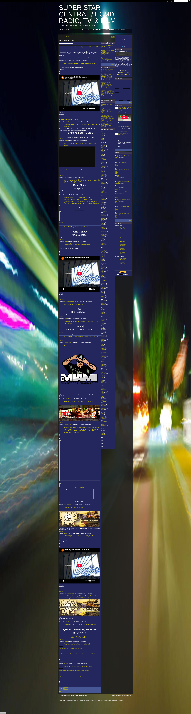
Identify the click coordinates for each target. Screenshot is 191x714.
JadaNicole (122, 262)
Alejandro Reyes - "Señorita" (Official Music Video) (107, 57)
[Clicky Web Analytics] (3, 713)
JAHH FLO (122, 227)
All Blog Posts (61, 36)
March (102, 139)
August (102, 133)
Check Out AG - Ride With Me (73, 304)
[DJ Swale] (125, 95)
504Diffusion (65, 60)
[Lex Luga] (125, 99)
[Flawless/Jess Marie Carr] (117, 99)
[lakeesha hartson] (117, 246)
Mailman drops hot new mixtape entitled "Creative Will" (81, 47)
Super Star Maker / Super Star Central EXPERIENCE (124, 108)
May (102, 137)
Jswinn (121, 231)
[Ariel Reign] (128, 83)
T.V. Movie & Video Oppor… (124, 206)
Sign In (172, 1)
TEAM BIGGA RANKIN (67, 342)
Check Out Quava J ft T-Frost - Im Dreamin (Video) (80, 624)
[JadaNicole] (117, 265)
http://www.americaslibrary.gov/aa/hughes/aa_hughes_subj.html (74, 670)
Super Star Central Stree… (124, 213)
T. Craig (64, 177)
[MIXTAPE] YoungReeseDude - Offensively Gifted (80, 63)
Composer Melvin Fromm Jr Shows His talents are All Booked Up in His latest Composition (107, 125)
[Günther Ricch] (128, 95)
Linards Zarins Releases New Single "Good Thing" (107, 61)
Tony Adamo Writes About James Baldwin (77, 644)
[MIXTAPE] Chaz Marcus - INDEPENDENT (77, 244)
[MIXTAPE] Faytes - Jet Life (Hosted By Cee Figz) (80, 536)
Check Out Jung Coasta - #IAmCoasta (76, 227)
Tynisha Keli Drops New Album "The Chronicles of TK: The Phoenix (107, 96)
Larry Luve (122, 266)
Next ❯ (65, 688)
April (102, 138)
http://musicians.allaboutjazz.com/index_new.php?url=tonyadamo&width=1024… (78, 653)
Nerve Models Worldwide (124, 181)
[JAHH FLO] (117, 230)
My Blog (67, 36)
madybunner (122, 248)
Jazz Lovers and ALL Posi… (124, 191)
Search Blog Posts (73, 43)
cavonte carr (122, 240)
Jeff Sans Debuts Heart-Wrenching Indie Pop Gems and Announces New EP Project (107, 74)
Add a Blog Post (120, 150)
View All (112, 64)
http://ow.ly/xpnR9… (79, 210)
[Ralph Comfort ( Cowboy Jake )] (128, 91)
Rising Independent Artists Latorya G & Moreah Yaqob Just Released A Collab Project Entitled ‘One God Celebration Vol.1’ (107, 92)
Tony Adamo (65, 663)
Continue (61, 58)
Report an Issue (119, 695)
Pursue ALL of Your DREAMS (125, 176)
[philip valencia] (117, 254)
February (103, 140)
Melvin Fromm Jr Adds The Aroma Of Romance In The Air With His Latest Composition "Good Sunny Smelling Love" (107, 116)
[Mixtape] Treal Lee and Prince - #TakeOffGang (79, 401)
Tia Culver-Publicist (67, 224)
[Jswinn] (117, 234)
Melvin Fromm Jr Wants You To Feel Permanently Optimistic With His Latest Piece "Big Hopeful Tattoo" (107, 120)
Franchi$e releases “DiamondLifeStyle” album (106, 59)
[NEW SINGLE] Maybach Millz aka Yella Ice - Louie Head (82, 337)
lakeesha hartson (123, 244)
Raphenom (65, 140)
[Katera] (125, 83)
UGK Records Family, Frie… (124, 169)
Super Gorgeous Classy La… (125, 199)
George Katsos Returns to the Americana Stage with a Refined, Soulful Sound (107, 70)
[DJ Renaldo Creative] (121, 87)
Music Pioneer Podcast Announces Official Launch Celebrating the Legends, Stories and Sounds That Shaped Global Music (106, 86)
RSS (60, 691)
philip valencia (122, 252)
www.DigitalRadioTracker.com (124, 126)
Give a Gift (123, 228)
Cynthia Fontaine (123, 258)
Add (113, 36)
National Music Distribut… (124, 186)
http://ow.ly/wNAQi (79, 487)
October (103, 147)
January (103, 142)
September (103, 149)
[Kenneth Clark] (117, 95)
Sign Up (168, 1)
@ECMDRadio (126, 65)
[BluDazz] (117, 83)
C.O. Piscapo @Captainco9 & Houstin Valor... (70, 169)
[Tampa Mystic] (121, 91)
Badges (113, 695)
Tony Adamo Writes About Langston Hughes (78, 666)
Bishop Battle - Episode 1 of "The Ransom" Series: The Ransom (107, 53)
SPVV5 (66, 345)
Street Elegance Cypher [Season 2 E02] (106, 110)
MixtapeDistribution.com (68, 121)
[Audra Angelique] (125, 91)
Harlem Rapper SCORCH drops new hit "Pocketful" (106, 48)
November (103, 146)
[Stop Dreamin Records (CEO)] (121, 95)
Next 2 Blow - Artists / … (123, 162)
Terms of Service (127, 695)
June (102, 135)
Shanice (121, 235)
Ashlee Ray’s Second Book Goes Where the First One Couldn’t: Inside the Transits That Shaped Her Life (107, 78)
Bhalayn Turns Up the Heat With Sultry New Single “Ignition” (106, 82)
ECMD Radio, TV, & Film (126, 110)
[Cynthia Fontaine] (117, 260)
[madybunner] (117, 250)
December (103, 145)
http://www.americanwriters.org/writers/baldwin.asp (71, 648)
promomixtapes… (86, 169)
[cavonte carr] (117, 242)
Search (189, 1)
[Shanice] (117, 238)
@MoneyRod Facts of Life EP (73, 507)
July (102, 134)
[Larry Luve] (117, 269)
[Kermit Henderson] (121, 83)
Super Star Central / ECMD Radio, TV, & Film (87, 14)
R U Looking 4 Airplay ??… (124, 155)
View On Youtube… (80, 637)
